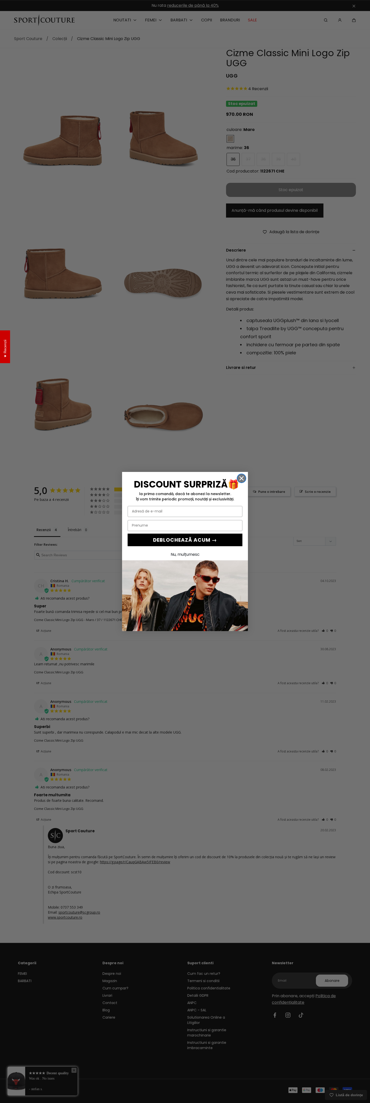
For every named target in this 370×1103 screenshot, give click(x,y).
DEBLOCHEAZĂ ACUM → (185, 539)
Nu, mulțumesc (185, 554)
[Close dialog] (241, 478)
